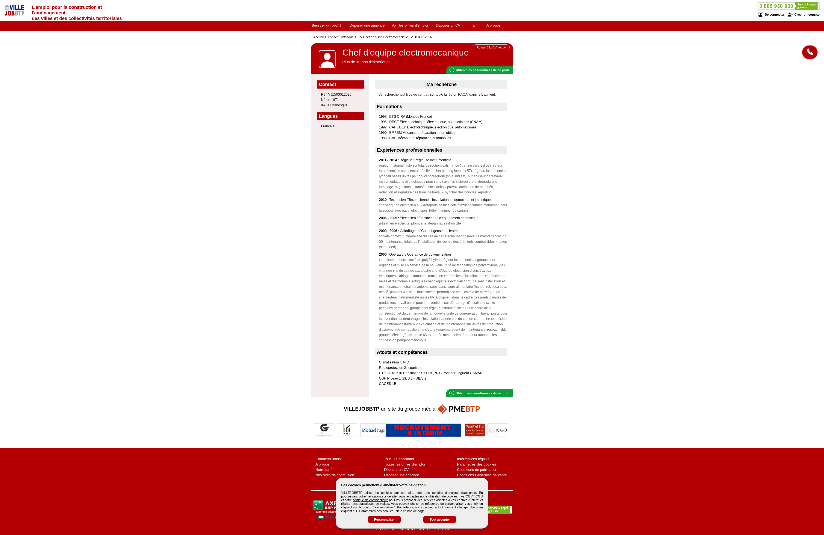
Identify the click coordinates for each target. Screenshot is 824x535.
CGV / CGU (474, 496)
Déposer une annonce (367, 25)
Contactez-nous (328, 459)
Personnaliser (384, 519)
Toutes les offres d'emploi (404, 464)
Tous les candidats (399, 459)
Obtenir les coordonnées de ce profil (482, 393)
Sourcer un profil (326, 25)
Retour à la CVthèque (491, 47)
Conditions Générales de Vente (482, 475)
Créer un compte (806, 14)
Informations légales (473, 459)
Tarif (474, 25)
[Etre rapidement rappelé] (808, 52)
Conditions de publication (477, 470)
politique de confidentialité (370, 500)
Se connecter (774, 14)
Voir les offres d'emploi (410, 25)
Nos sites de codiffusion (334, 475)
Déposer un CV (448, 25)
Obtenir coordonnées (482, 70)
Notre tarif (323, 470)
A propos (493, 25)
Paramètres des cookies (476, 464)
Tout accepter (440, 519)
